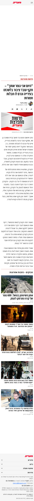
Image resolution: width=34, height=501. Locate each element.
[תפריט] (32, 3)
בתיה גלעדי (23, 103)
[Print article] (12, 109)
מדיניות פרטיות (20, 498)
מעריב (31, 76)
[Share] (31, 109)
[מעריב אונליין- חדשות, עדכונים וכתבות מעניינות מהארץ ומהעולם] (17, 2)
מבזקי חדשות (23, 76)
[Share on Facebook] (26, 109)
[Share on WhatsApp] (17, 109)
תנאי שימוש (29, 498)
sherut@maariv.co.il (19, 483)
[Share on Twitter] (21, 109)
